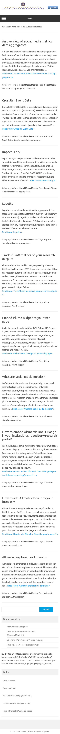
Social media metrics (11, 420)
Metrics (15, 85)
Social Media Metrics (28, 85)
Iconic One (15, 731)
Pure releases (9, 681)
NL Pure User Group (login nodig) (17, 696)
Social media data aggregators (27, 140)
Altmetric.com (22, 486)
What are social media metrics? (23, 376)
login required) (37, 640)
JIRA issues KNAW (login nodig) (16, 703)
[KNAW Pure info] (30, 8)
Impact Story (11, 152)
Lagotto (7, 203)
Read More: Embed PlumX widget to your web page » (27, 353)
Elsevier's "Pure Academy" (18, 640)
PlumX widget (18, 365)
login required (32, 645)
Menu (30, 18)
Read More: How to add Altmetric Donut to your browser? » (30, 534)
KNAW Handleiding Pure (17, 627)
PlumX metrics (18, 306)
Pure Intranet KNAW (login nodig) (17, 711)
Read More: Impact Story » (42, 180)
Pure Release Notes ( (16, 645)
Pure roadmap (9, 688)
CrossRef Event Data (16, 100)
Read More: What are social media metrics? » (33, 409)
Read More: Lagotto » (12, 232)
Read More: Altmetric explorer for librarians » (28, 586)
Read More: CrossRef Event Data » (18, 129)
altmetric (48, 416)
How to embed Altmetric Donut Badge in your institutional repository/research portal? (29, 435)
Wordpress (44, 731)
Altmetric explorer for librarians (24, 557)
